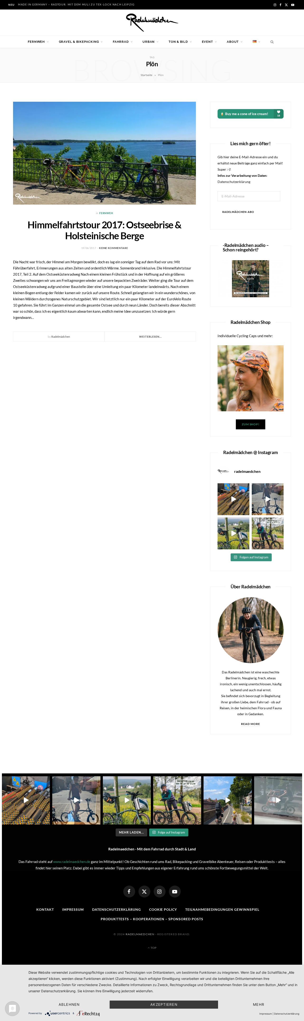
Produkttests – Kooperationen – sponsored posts (152, 919)
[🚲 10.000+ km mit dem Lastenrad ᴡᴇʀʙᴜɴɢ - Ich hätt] (278, 800)
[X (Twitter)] (144, 891)
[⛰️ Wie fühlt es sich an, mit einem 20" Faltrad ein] (233, 533)
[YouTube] (175, 891)
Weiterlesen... (150, 336)
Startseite (146, 75)
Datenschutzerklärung (234, 182)
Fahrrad (120, 41)
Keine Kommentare (113, 247)
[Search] (271, 42)
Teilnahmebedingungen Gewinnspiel (222, 909)
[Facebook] (129, 891)
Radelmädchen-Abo (238, 211)
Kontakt (45, 909)
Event (207, 41)
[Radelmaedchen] (152, 22)
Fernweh (36, 41)
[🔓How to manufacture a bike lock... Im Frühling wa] (233, 499)
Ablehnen (69, 1004)
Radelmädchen (60, 336)
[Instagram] (160, 891)
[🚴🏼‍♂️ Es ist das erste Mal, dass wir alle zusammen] (228, 800)
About (233, 41)
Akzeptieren (163, 1004)
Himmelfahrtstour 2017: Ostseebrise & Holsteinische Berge (104, 230)
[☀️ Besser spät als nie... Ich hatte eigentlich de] (268, 499)
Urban (148, 41)
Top (153, 947)
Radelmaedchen (140, 934)
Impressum (73, 909)
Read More (250, 724)
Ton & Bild (178, 41)
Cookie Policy (163, 909)
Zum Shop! (250, 424)
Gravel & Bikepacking (79, 41)
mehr (258, 1004)
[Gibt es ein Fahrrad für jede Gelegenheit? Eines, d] (268, 533)
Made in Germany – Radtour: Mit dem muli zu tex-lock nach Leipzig (76, 4)
